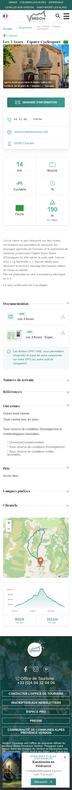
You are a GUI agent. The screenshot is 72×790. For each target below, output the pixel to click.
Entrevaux (56, 2)
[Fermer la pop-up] (65, 757)
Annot (13, 2)
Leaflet (64, 576)
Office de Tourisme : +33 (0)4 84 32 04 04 (37, 680)
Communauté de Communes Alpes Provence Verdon (36, 731)
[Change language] (5, 16)
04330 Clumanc (24, 143)
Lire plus (49, 86)
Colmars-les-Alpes (33, 2)
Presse (36, 720)
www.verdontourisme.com (31, 131)
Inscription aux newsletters (36, 702)
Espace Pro (36, 711)
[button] (40, 561)
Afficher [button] (37, 119)
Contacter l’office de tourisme (36, 693)
